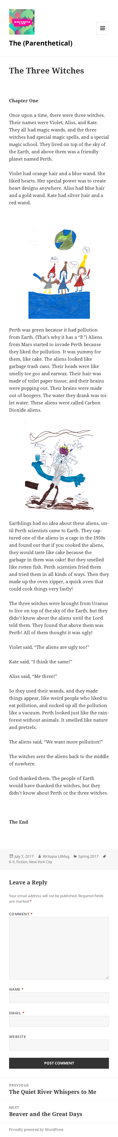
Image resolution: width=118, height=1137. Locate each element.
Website (17, 1036)
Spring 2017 (88, 856)
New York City (40, 861)
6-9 (12, 861)
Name (16, 989)
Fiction (21, 861)
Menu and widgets (103, 34)
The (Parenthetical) (40, 42)
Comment (21, 914)
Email (17, 1013)
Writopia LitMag (56, 856)
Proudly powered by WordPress (36, 1129)
